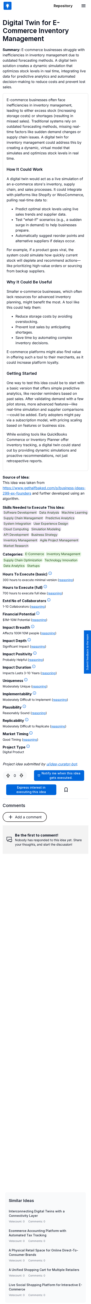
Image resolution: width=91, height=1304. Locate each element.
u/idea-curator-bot (61, 764)
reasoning (66, 580)
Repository (63, 6)
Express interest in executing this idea (31, 790)
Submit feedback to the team (87, 652)
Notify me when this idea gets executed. (61, 775)
